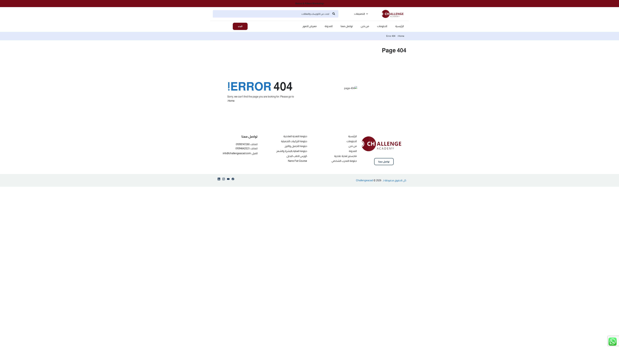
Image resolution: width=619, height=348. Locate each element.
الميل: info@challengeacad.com (240, 153)
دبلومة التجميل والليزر (296, 146)
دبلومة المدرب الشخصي (344, 161)
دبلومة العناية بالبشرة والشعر (291, 151)
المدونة (329, 26)
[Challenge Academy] (394, 13)
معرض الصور (309, 26)
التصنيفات (359, 13)
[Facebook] (233, 179)
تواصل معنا (347, 26)
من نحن (365, 26)
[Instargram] (223, 179)
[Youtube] (228, 179)
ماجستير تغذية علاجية (345, 156)
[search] (333, 13)
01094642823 (243, 148)
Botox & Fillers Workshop (309, 3)
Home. (231, 100)
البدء (240, 26)
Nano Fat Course (297, 161)
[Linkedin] (219, 179)
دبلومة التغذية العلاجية (295, 136)
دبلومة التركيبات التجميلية (294, 141)
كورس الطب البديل (296, 156)
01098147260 (243, 144)
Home (401, 36)
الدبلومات (382, 26)
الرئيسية (399, 26)
